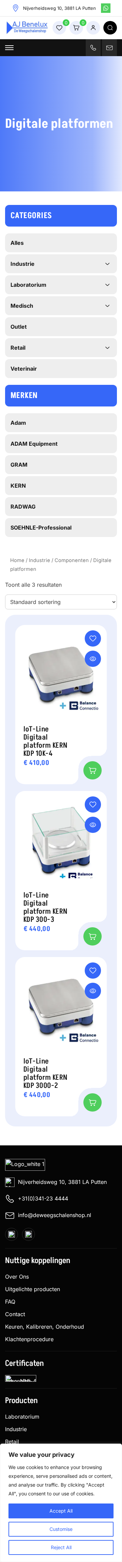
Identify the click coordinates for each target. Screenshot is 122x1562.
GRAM (19, 464)
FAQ (10, 1301)
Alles (17, 242)
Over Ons (17, 1276)
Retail (18, 347)
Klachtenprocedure (29, 1339)
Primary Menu (9, 47)
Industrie (39, 560)
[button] (93, 638)
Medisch (22, 305)
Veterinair (24, 368)
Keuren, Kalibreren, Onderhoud (44, 1326)
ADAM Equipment (34, 443)
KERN (18, 485)
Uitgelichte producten (32, 1289)
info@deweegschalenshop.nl (54, 1215)
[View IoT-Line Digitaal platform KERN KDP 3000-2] (93, 991)
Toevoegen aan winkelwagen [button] (92, 770)
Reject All (61, 1547)
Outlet (19, 326)
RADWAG (23, 506)
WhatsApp (105, 8)
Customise (61, 1529)
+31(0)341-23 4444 (43, 1198)
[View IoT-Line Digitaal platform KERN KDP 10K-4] (93, 658)
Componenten (72, 560)
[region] (61, 1503)
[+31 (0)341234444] (93, 47)
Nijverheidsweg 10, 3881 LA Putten (62, 1182)
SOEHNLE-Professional (41, 527)
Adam (18, 422)
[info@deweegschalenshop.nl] (109, 47)
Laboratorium (28, 284)
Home (17, 560)
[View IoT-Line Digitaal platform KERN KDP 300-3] (93, 825)
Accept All (61, 1511)
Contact (15, 1314)
